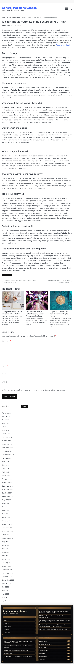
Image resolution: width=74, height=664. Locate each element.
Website (5, 382)
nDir (20, 25)
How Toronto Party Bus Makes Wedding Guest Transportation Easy (35, 314)
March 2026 (6, 434)
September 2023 (8, 538)
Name (5, 366)
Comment (6, 341)
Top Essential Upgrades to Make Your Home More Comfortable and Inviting (18, 646)
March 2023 (6, 559)
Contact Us (6, 623)
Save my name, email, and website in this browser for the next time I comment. (34, 390)
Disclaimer (6, 629)
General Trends (42, 653)
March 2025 (6, 476)
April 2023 (5, 556)
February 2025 (7, 479)
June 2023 (5, 549)
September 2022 (8, 580)
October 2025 (7, 451)
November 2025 (7, 448)
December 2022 (7, 570)
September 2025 (8, 455)
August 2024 (6, 500)
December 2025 (7, 444)
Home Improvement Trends (45, 644)
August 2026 (6, 416)
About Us (6, 620)
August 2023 (6, 542)
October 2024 (7, 493)
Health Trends (42, 647)
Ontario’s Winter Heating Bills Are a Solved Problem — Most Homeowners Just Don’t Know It (53, 611)
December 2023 (7, 528)
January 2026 (7, 441)
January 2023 (6, 566)
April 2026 (5, 430)
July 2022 (5, 587)
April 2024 (5, 514)
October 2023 (7, 535)
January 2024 (6, 524)
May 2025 (5, 469)
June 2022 (5, 591)
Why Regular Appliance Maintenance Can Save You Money (53, 629)
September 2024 (8, 496)
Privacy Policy (7, 626)
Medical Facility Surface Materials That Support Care (16, 650)
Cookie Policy (7, 632)
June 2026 (5, 423)
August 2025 (6, 458)
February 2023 (7, 563)
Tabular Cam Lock (63, 45)
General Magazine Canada (19, 7)
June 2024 (5, 507)
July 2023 (5, 545)
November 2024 (7, 489)
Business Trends (7, 275)
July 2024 (5, 503)
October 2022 (7, 577)
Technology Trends (43, 650)
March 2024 (6, 517)
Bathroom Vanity (8, 653)
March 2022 (6, 601)
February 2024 (7, 521)
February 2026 (7, 437)
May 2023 (5, 552)
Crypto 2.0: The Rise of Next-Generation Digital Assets (59, 314)
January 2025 (6, 482)
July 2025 (5, 462)
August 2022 (6, 584)
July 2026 (5, 420)
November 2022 (7, 573)
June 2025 (5, 465)
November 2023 (7, 531)
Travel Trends (42, 659)
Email (4, 374)
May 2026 (5, 427)
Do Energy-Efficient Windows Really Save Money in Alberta (18, 656)
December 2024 (7, 486)
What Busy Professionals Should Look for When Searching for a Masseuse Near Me (54, 616)
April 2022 (5, 597)
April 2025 (5, 472)
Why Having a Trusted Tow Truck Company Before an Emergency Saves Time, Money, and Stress (54, 620)
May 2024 (5, 510)
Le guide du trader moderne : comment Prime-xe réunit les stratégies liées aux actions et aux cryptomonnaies (52, 625)
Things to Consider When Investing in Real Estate (12, 313)
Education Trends (43, 656)
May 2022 (5, 594)
